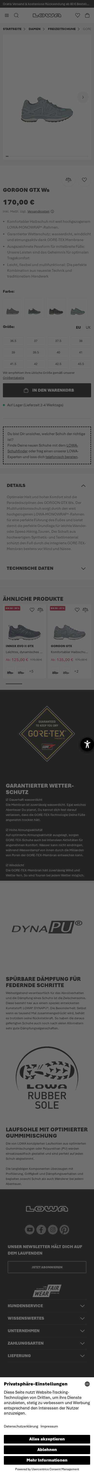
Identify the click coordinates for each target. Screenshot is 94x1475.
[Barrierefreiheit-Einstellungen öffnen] (87, 744)
